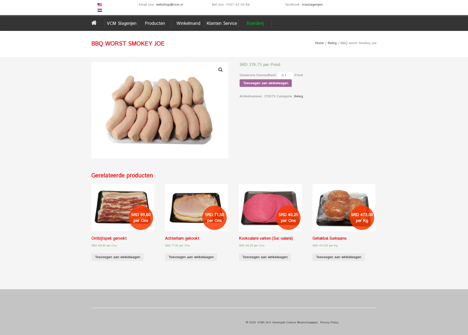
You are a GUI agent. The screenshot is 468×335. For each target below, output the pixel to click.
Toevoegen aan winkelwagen (265, 83)
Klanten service (222, 23)
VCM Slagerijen (121, 23)
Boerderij (255, 23)
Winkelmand (188, 23)
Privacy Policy (329, 322)
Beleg (332, 43)
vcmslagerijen (312, 4)
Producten (155, 23)
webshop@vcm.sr (169, 4)
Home (98, 23)
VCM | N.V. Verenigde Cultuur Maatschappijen (287, 322)
